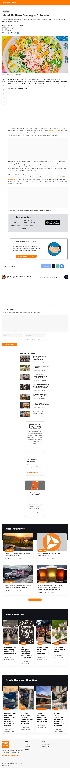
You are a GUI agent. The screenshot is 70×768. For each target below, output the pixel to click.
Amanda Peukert (17, 28)
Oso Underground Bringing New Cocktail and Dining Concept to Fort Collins (41, 386)
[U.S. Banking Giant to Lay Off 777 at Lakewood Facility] (52, 542)
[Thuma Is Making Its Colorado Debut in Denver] (25, 405)
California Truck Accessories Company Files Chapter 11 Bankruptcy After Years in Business (10, 719)
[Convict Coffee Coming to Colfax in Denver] (25, 414)
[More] (21, 33)
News (6, 709)
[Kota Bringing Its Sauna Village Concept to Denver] (25, 397)
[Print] (17, 33)
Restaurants (6, 11)
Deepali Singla (8, 558)
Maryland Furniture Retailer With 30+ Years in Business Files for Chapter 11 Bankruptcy (59, 719)
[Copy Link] (14, 33)
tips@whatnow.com (32, 472)
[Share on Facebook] (8, 33)
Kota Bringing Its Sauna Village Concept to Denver (41, 395)
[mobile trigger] (68, 3)
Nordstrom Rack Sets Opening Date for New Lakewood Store (39, 358)
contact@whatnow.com (10, 755)
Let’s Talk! (35, 448)
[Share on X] (11, 33)
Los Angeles (41, 709)
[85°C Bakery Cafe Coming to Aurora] (25, 368)
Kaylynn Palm (44, 362)
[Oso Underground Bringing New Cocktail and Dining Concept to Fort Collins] (25, 387)
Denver (7, 643)
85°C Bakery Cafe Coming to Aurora (59, 650)
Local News (9, 550)
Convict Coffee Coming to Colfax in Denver (41, 412)
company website (54, 131)
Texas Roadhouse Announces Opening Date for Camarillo (42, 717)
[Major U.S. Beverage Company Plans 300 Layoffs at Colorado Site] (18, 542)
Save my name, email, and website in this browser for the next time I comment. (26, 340)
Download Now (35, 513)
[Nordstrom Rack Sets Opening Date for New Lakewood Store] (25, 359)
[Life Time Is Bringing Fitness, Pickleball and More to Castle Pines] (25, 377)
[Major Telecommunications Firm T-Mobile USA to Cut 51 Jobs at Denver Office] (18, 574)
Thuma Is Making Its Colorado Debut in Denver (41, 403)
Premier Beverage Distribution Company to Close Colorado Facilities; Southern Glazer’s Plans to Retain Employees (51, 587)
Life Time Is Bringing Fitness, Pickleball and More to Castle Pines (40, 376)
